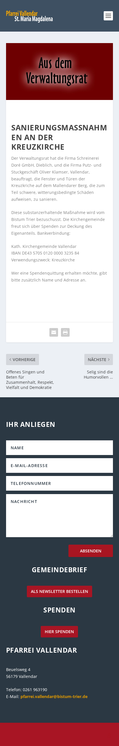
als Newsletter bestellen (59, 591)
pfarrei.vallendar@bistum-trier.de (54, 696)
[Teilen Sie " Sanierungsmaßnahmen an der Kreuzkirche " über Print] (65, 332)
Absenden (90, 551)
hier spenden (59, 631)
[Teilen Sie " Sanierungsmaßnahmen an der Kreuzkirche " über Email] (54, 332)
